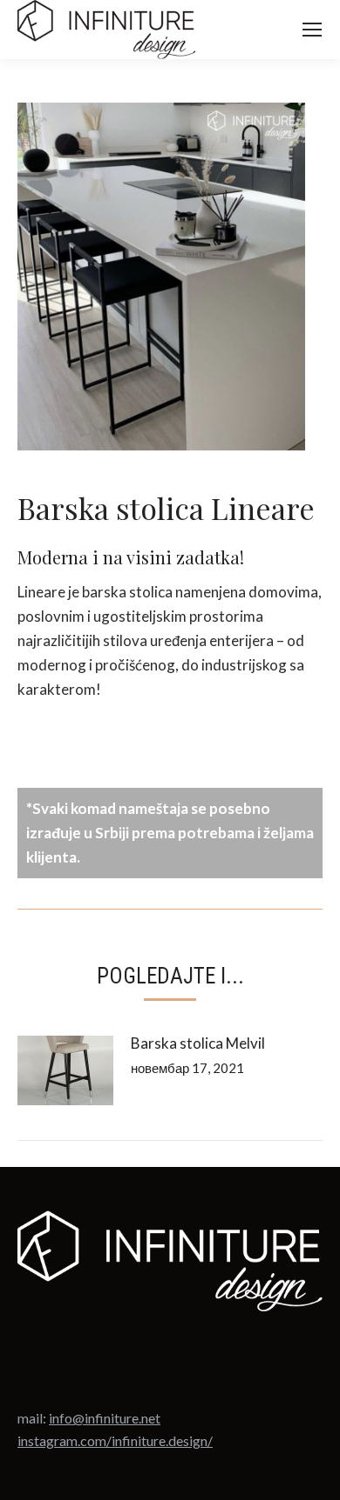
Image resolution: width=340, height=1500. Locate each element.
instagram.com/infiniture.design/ (115, 1440)
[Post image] (65, 1070)
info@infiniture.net (104, 1418)
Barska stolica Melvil (198, 1043)
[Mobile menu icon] (312, 29)
